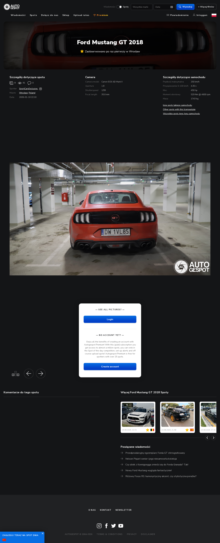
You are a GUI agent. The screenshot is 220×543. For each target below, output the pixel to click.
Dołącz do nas (49, 15)
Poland (32, 92)
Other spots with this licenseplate (179, 109)
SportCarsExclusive (28, 88)
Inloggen (202, 15)
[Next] (213, 438)
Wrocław (23, 92)
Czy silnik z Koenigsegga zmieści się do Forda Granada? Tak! (156, 464)
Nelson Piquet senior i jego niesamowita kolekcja (151, 458)
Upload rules (81, 15)
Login (110, 319)
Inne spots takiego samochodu (177, 105)
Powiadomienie (179, 15)
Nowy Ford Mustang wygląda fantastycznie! (148, 470)
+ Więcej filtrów (206, 6)
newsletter (124, 510)
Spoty (126, 7)
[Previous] (207, 438)
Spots (33, 15)
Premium (102, 15)
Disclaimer (148, 534)
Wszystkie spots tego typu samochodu (181, 113)
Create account (110, 366)
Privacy (132, 534)
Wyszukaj (187, 6)
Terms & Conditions (110, 534)
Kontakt (105, 510)
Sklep (65, 15)
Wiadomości (109, 7)
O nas (92, 510)
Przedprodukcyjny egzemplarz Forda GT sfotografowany (155, 453)
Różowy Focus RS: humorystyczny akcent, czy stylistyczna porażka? (161, 476)
